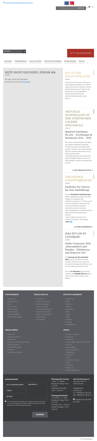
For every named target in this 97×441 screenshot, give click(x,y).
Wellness (68, 307)
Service (66, 330)
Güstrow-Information (72, 334)
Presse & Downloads (72, 350)
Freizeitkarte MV (71, 324)
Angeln (68, 314)
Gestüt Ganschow (13, 345)
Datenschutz (70, 368)
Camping (69, 319)
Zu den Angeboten (83, 227)
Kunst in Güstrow (42, 307)
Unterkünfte (11, 299)
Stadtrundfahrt (12, 307)
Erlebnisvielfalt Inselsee (14, 317)
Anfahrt (68, 357)
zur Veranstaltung (82, 170)
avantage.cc (89, 439)
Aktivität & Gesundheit (72, 294)
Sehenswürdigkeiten (42, 304)
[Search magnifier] (24, 51)
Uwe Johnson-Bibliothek (15, 352)
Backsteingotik (41, 317)
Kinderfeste (10, 350)
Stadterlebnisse (12, 294)
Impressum (69, 365)
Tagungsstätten (71, 347)
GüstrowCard (40, 319)
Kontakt (68, 362)
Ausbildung (69, 337)
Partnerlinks (69, 355)
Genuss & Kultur (41, 294)
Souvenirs (69, 345)
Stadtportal (71, 8)
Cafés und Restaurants (43, 314)
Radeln (68, 301)
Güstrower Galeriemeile (43, 309)
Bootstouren (69, 309)
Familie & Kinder (11, 330)
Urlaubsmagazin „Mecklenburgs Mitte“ (78, 342)
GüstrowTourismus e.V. (73, 360)
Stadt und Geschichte (43, 301)
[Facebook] (67, 3)
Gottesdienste (70, 352)
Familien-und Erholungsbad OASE (18, 342)
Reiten (68, 312)
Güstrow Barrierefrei (13, 314)
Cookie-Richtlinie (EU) (72, 370)
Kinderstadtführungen (14, 347)
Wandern (69, 304)
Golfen (68, 317)
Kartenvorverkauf (12, 312)
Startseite (26, 82)
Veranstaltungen (12, 309)
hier (71, 222)
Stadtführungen (12, 301)
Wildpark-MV (11, 339)
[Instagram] (72, 3)
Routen (9, 304)
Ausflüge (68, 322)
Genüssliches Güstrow (43, 312)
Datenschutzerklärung (20, 401)
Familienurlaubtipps (13, 337)
